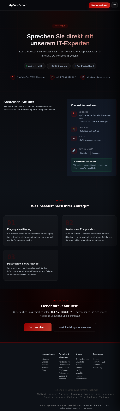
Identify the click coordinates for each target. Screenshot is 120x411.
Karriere (45, 367)
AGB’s (108, 405)
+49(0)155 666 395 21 (66, 77)
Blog (44, 370)
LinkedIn (83, 153)
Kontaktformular (82, 359)
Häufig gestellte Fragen (79, 373)
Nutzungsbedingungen (70, 408)
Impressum (88, 408)
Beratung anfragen (99, 5)
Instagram (96, 153)
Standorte (80, 362)
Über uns (45, 359)
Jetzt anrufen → (38, 327)
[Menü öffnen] (115, 5)
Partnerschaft (81, 379)
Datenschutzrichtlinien (92, 405)
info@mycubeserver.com (98, 77)
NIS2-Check (64, 367)
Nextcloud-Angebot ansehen (75, 327)
